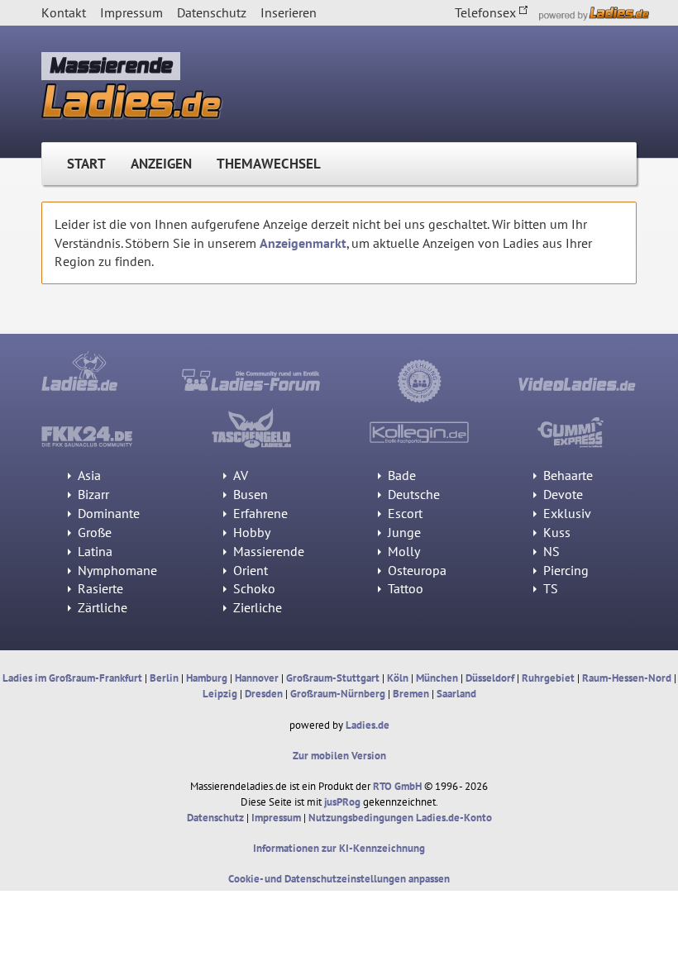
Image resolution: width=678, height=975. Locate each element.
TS (549, 588)
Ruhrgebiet (548, 678)
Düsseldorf (490, 678)
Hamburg (206, 678)
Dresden (264, 694)
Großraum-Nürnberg (337, 694)
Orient (249, 570)
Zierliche (256, 607)
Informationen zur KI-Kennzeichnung (339, 848)
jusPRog (342, 802)
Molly (402, 551)
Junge (402, 532)
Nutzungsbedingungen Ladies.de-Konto (400, 818)
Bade (400, 475)
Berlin (164, 678)
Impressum (131, 12)
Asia (87, 475)
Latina (93, 551)
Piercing (564, 570)
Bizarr (91, 494)
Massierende (267, 551)
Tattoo (403, 588)
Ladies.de (367, 725)
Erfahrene (259, 513)
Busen (249, 494)
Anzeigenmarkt (303, 243)
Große (93, 532)
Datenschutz (211, 12)
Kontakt (63, 12)
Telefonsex (487, 12)
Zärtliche (100, 607)
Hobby (250, 532)
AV (239, 475)
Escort (403, 513)
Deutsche (412, 494)
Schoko (252, 588)
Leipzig (220, 694)
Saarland (456, 694)
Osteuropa (415, 570)
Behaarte (566, 475)
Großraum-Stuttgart (333, 678)
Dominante (107, 513)
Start (86, 164)
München (437, 678)
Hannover (257, 678)
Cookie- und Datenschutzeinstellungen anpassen (339, 879)
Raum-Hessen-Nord (626, 678)
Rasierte (98, 588)
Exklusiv (565, 513)
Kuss (555, 532)
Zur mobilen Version (339, 756)
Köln (397, 678)
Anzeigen (161, 164)
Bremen (411, 694)
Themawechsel (269, 164)
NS (550, 551)
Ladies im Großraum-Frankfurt (72, 678)
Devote (561, 494)
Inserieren (288, 12)
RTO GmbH (397, 786)
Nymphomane (115, 570)
